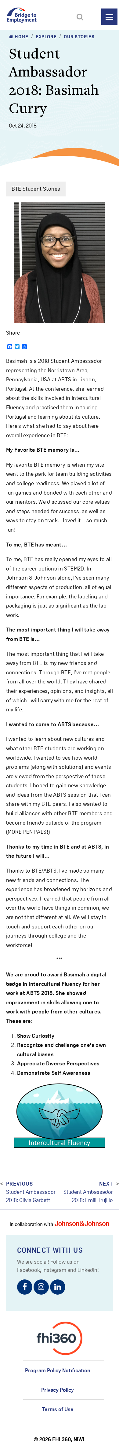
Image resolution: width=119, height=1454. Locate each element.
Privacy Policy (57, 1389)
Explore (46, 36)
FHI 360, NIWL (68, 1439)
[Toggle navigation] (109, 17)
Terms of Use (58, 1409)
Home (21, 36)
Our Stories (79, 36)
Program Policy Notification (57, 1370)
